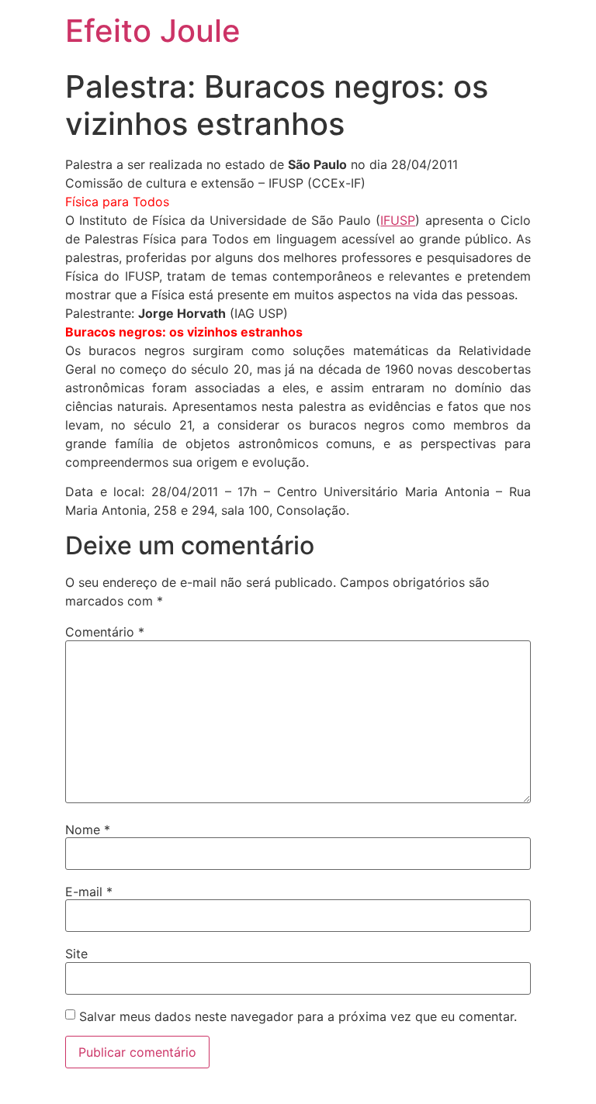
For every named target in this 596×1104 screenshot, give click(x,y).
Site (76, 953)
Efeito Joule (153, 31)
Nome (87, 829)
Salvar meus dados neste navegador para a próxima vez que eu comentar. (298, 1016)
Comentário (104, 632)
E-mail (89, 891)
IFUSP (397, 220)
